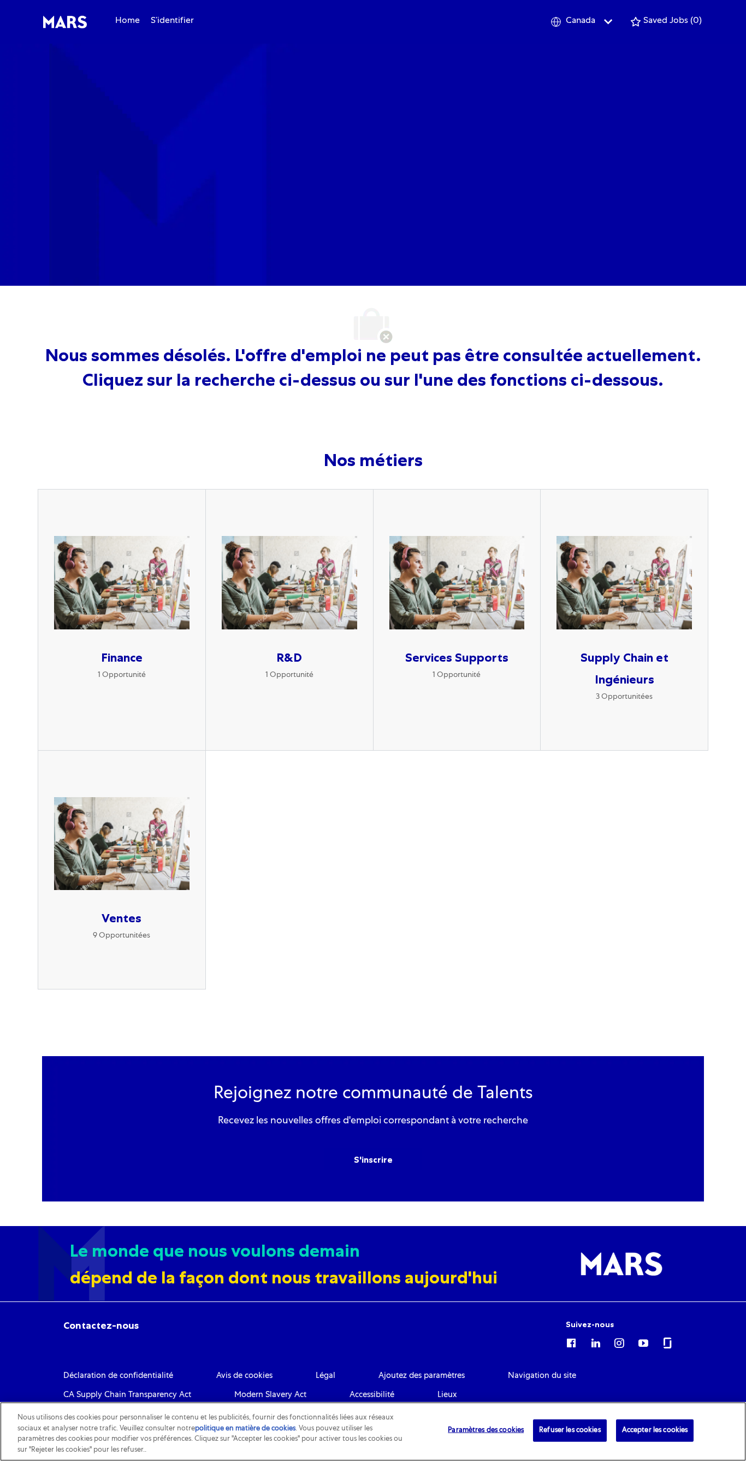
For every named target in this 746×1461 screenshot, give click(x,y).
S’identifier (172, 21)
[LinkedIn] (595, 1341)
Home (127, 21)
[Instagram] (619, 1341)
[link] (101, 1325)
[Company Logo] (65, 22)
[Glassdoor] (667, 1341)
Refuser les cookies (569, 1430)
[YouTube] (643, 1341)
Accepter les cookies (655, 1430)
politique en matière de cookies (245, 1428)
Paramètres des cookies (486, 1430)
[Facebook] (571, 1341)
